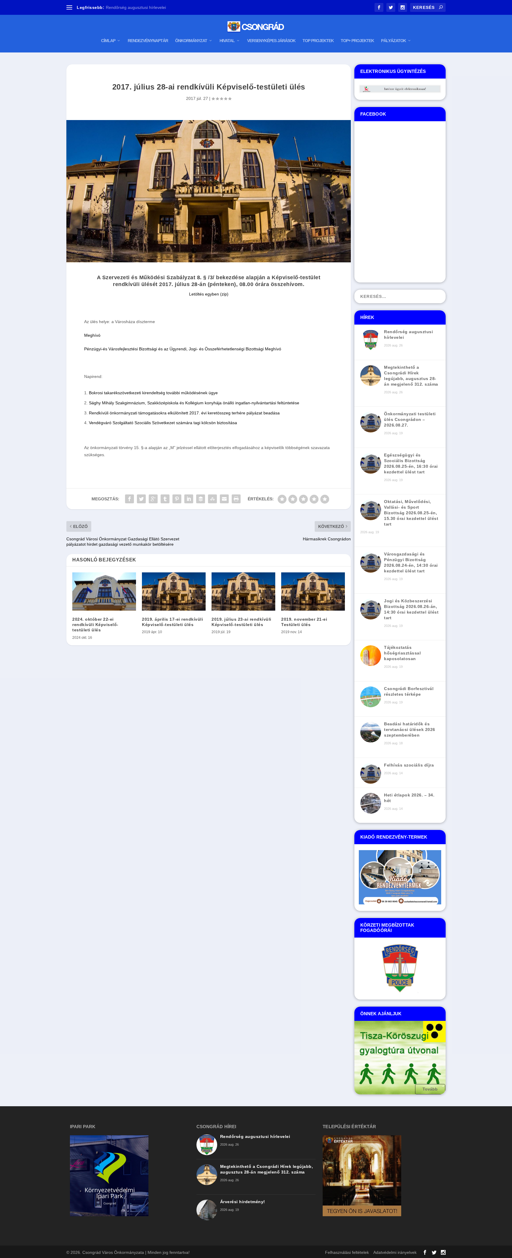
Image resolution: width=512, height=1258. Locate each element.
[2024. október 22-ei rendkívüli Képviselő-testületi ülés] (104, 591)
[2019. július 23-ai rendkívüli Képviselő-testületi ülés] (243, 591)
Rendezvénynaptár (148, 41)
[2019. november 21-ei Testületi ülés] (313, 591)
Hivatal (227, 41)
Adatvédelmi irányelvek (395, 1252)
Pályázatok (393, 41)
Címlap (108, 41)
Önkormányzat (191, 41)
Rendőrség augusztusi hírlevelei (255, 1136)
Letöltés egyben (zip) (208, 294)
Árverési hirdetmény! (242, 1201)
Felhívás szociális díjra (409, 765)
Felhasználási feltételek (347, 1252)
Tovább (430, 1088)
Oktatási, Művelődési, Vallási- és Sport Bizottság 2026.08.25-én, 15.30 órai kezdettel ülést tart (411, 512)
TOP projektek (318, 41)
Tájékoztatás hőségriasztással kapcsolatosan (148, 7)
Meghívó (92, 335)
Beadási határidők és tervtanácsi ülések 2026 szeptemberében (409, 729)
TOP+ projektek (357, 41)
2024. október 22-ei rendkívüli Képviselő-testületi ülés (95, 624)
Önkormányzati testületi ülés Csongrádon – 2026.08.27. (410, 419)
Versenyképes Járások (271, 41)
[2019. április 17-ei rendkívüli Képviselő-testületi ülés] (174, 591)
